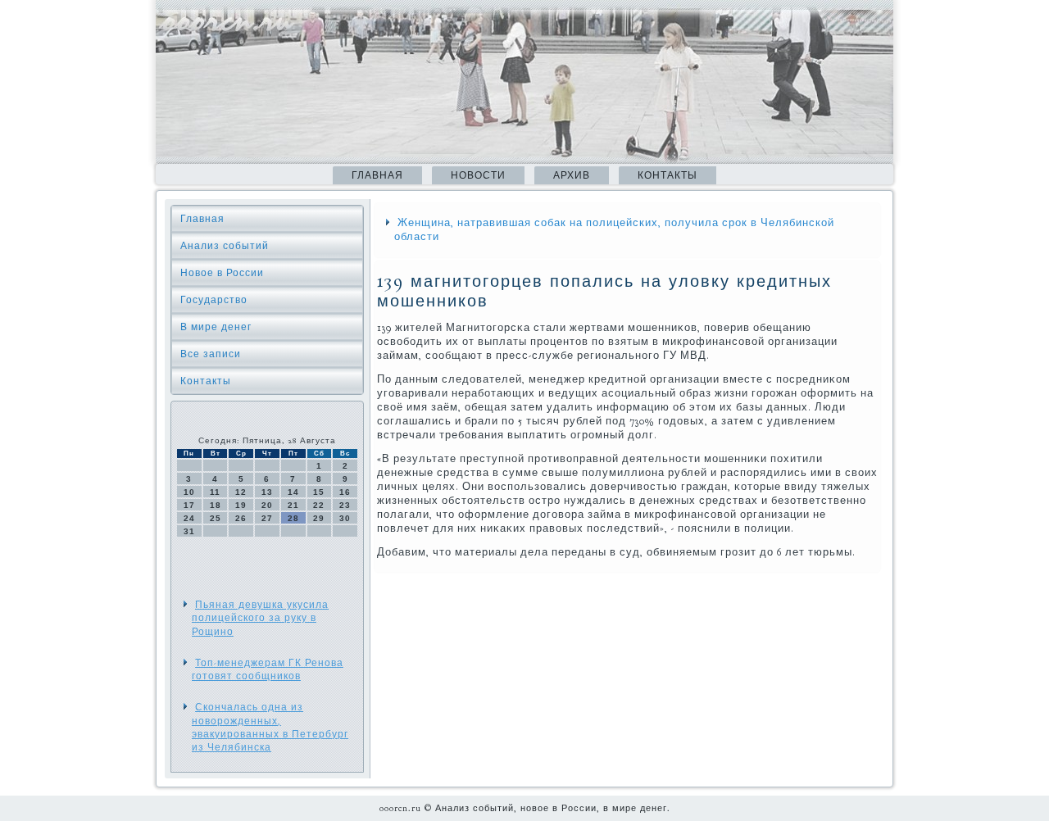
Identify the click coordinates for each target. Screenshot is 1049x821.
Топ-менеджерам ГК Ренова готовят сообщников (267, 669)
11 (215, 492)
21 (293, 505)
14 (293, 492)
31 (189, 531)
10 (189, 492)
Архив (571, 175)
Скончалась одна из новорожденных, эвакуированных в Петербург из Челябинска (270, 727)
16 (345, 492)
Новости (478, 175)
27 (267, 518)
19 (241, 505)
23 (345, 505)
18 (215, 505)
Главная (377, 175)
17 (189, 505)
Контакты (667, 175)
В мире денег (216, 326)
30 (345, 518)
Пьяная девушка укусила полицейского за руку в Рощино (260, 618)
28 (293, 518)
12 (241, 492)
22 (319, 505)
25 (215, 518)
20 (267, 505)
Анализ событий (224, 245)
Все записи (210, 354)
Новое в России (222, 272)
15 (319, 492)
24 (189, 518)
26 (241, 518)
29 (319, 518)
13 (267, 492)
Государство (213, 299)
